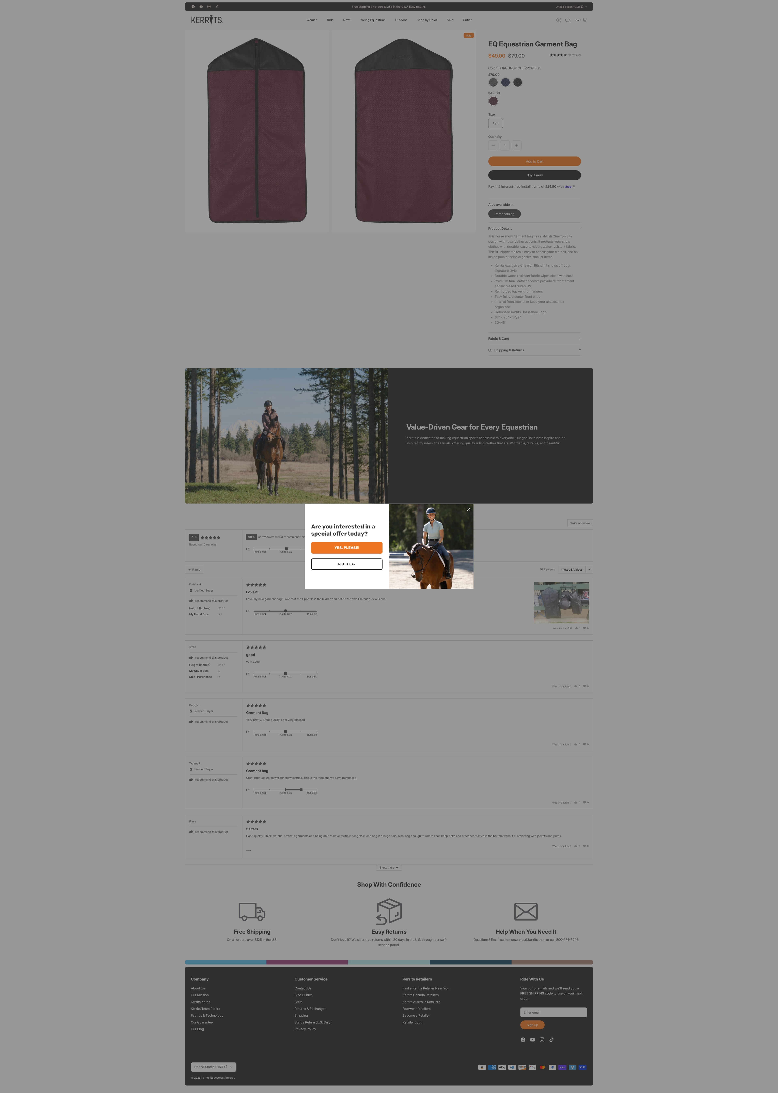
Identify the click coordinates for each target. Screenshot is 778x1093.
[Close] (468, 509)
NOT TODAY (347, 564)
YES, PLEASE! (346, 547)
